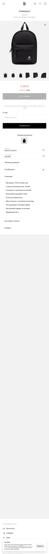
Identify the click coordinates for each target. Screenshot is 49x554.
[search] (40, 3)
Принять (40, 546)
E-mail (5, 113)
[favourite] (35, 3)
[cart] (45, 3)
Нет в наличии (24, 96)
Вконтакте (10, 528)
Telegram (9, 533)
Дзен (8, 538)
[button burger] (4, 4)
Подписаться (24, 126)
